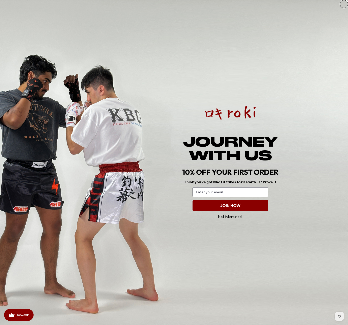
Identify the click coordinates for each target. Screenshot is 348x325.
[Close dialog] (344, 4)
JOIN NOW (230, 205)
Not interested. (230, 216)
